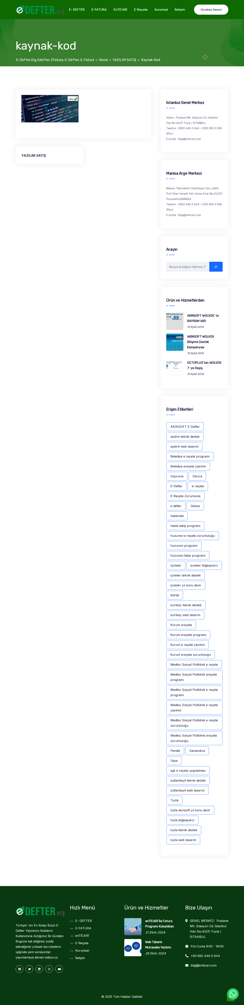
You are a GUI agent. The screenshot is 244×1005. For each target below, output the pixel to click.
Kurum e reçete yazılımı (187, 645)
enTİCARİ (120, 9)
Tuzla (174, 800)
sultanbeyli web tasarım (187, 790)
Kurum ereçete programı (188, 635)
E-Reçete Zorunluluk (185, 496)
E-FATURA (99, 9)
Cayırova (176, 476)
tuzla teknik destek (183, 830)
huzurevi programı (183, 545)
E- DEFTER (77, 9)
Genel (103, 60)
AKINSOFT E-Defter (185, 427)
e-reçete (198, 486)
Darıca (197, 476)
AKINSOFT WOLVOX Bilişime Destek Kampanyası (200, 342)
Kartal (174, 595)
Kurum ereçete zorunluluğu (190, 655)
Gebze (195, 506)
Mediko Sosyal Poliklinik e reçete (194, 664)
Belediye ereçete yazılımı (188, 466)
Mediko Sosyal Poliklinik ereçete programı (193, 677)
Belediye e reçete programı (189, 456)
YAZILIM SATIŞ (124, 60)
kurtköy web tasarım (185, 615)
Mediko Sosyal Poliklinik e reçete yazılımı (194, 707)
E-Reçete (141, 9)
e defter (175, 506)
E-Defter (176, 486)
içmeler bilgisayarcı (204, 565)
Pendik (175, 751)
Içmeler (175, 565)
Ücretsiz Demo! (211, 9)
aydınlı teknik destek (185, 436)
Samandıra (197, 751)
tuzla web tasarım (183, 840)
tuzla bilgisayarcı (182, 820)
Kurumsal (161, 9)
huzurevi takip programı (187, 555)
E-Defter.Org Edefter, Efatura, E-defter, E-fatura (55, 60)
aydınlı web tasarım (184, 446)
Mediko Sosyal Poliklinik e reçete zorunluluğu (194, 722)
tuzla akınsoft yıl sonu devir (190, 810)
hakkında (177, 516)
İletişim (180, 9)
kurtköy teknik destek (185, 605)
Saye (174, 761)
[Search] (216, 267)
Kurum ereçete (181, 625)
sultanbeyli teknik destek (188, 780)
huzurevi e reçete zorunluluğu (192, 536)
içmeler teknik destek (185, 575)
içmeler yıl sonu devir (185, 585)
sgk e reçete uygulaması (187, 770)
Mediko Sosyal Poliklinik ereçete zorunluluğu (193, 738)
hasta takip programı (185, 526)
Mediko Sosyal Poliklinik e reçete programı (194, 692)
